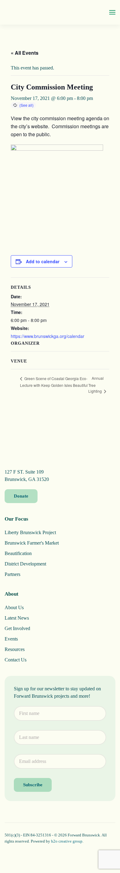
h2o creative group (66, 841)
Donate (21, 496)
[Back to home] (28, 12)
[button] (112, 12)
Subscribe (32, 784)
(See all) (26, 105)
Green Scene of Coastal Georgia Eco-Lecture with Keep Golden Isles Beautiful (54, 382)
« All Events (24, 52)
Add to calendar (42, 261)
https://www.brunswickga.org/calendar (47, 336)
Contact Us (15, 659)
